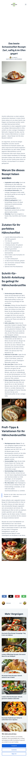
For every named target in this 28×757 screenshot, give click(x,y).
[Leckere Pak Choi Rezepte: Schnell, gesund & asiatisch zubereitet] (14, 687)
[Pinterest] (17, 596)
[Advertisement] (14, 24)
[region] (14, 744)
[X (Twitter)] (10, 596)
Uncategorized (18, 59)
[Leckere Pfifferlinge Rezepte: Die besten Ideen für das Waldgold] (14, 645)
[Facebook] (4, 596)
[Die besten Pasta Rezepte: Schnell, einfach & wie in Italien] (14, 666)
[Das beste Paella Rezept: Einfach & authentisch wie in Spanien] (14, 709)
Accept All (14, 745)
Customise (14, 749)
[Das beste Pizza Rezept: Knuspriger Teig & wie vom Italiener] (14, 624)
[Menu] (25, 4)
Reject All (14, 753)
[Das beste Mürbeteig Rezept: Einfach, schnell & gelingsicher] (14, 730)
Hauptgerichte (10, 59)
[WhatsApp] (23, 596)
